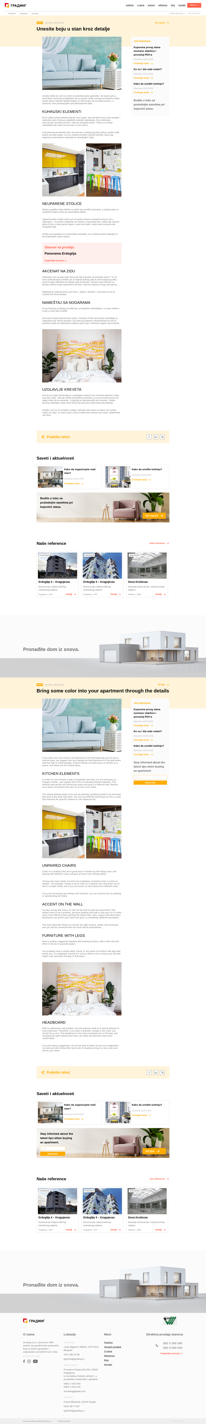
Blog (106, 1360)
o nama (140, 5)
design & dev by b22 (177, 1421)
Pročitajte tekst (142, 63)
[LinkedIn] (155, 436)
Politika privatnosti (64, 1421)
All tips (162, 685)
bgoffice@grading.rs (177, 13)
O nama (108, 1351)
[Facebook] (149, 436)
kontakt (182, 5)
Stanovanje (44, 555)
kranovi (151, 5)
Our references (158, 1179)
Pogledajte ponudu (54, 260)
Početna (108, 1342)
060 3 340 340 (193, 13)
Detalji (69, 594)
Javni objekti (134, 555)
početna (130, 5)
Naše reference (158, 543)
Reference (109, 1356)
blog (173, 5)
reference (162, 5)
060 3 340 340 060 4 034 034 (172, 1345)
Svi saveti (160, 23)
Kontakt (108, 1364)
